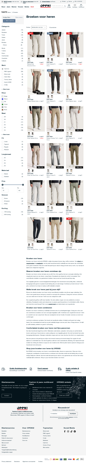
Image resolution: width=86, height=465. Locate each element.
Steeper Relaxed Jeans (33, 101)
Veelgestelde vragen (7, 452)
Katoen (6, 174)
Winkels (64, 1)
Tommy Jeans (8, 79)
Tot (18, 188)
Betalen (4, 433)
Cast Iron (6, 69)
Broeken (12, 42)
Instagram (68, 431)
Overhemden (12, 56)
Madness (45, 440)
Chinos (12, 45)
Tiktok (71, 431)
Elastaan (6, 176)
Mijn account (5, 442)
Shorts (12, 48)
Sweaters (12, 32)
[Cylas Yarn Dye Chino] (32, 171)
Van (3, 188)
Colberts (12, 61)
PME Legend (7, 71)
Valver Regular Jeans (71, 101)
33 (5, 127)
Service (70, 1)
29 (5, 116)
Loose (5, 141)
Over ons (24, 440)
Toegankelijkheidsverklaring (9, 450)
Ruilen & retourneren (7, 438)
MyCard (4, 445)
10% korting (7, 212)
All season (7, 201)
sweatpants (39, 263)
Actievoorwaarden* (7, 440)
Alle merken (46, 447)
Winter (6, 203)
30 (5, 119)
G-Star (6, 85)
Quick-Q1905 (7, 82)
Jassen (12, 30)
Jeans (12, 40)
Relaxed (6, 149)
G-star (44, 438)
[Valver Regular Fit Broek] (71, 133)
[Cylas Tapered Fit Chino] (52, 59)
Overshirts (12, 58)
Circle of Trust (46, 445)
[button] (43, 33)
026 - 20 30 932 (78, 1)
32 (5, 124)
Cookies (40, 461)
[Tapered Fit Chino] (71, 171)
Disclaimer (17, 461)
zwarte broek (52, 304)
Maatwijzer (4, 447)
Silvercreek (7, 74)
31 (5, 122)
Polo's (12, 53)
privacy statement (69, 417)
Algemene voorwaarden (29, 461)
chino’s (79, 261)
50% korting (7, 214)
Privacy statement (6, 461)
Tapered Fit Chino (70, 175)
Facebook (65, 431)
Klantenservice (26, 431)
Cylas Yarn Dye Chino (32, 175)
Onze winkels (25, 433)
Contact (6, 395)
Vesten (12, 37)
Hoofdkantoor (26, 435)
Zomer (6, 198)
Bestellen (4, 431)
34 (5, 130)
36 (5, 163)
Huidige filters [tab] (6, 17)
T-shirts (12, 51)
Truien (12, 35)
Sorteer (28, 27)
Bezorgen (4, 435)
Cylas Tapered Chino (71, 64)
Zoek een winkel (64, 395)
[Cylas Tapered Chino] (71, 59)
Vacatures (25, 438)
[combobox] (59, 5)
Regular (6, 147)
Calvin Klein (7, 77)
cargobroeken (30, 263)
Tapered (6, 144)
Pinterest (75, 431)
